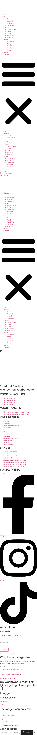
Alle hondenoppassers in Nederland (15, 460)
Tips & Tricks (11, 33)
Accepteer (3, 701)
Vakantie (9, 23)
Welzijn (9, 31)
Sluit (2, 704)
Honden (6, 27)
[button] (18, 92)
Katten (5, 40)
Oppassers (6, 54)
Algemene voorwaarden (11, 426)
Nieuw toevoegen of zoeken (9, 713)
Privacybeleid (7, 428)
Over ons (6, 421)
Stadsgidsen (11, 21)
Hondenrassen (11, 29)
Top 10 (9, 19)
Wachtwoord (4, 642)
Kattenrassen (11, 42)
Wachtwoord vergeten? (7, 654)
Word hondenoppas (9, 398)
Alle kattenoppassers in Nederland (14, 462)
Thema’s (6, 17)
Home (5, 15)
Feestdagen (10, 25)
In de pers (6, 423)
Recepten (10, 37)
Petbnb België (7, 454)
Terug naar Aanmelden (7, 678)
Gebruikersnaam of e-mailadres (10, 635)
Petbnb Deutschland (10, 452)
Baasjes (5, 52)
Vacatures (6, 430)
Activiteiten (10, 35)
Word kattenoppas (9, 400)
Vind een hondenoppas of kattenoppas (16, 412)
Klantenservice (8, 432)
